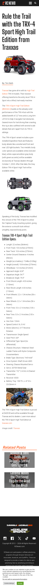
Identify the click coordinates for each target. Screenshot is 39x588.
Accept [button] (20, 583)
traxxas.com (7, 423)
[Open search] (35, 3)
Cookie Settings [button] (9, 583)
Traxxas (5, 90)
